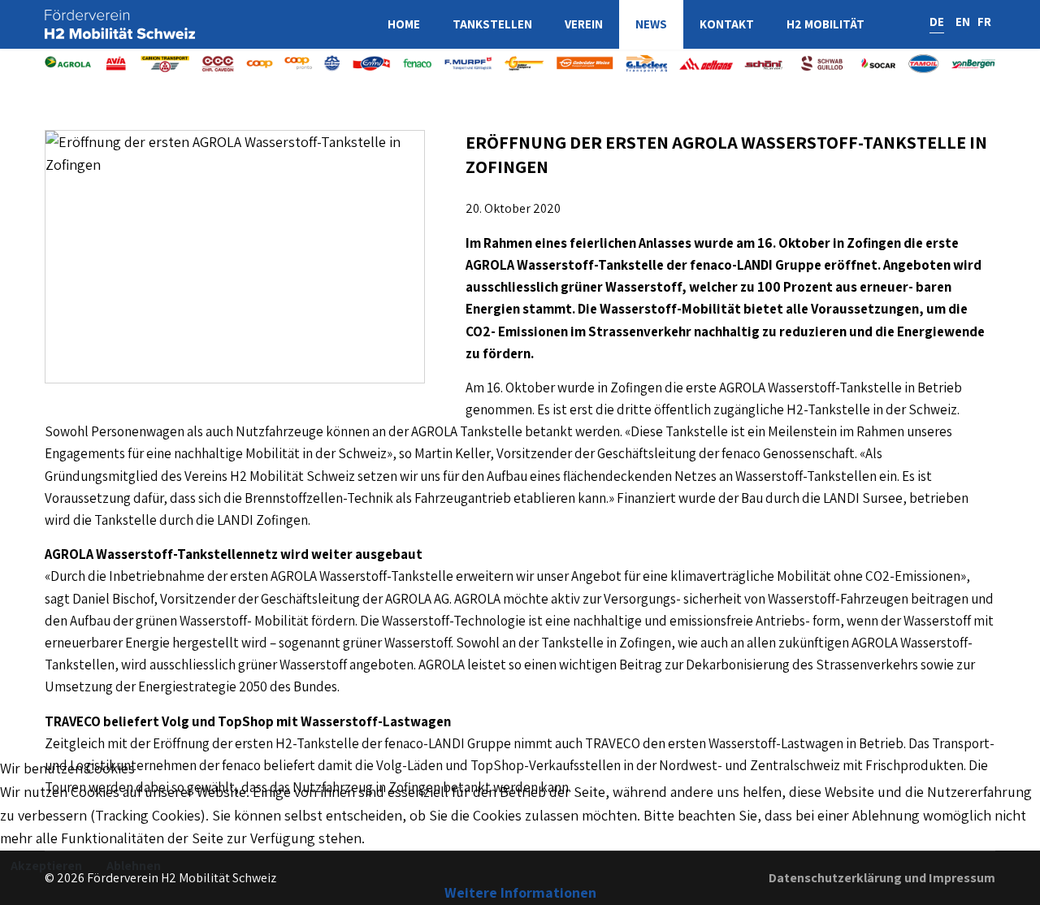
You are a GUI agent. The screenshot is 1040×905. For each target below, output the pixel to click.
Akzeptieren (46, 865)
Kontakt (727, 24)
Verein (584, 24)
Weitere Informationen (520, 892)
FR (984, 21)
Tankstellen (492, 24)
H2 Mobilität (825, 24)
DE (937, 21)
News (651, 24)
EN (963, 21)
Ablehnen (133, 865)
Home (404, 24)
